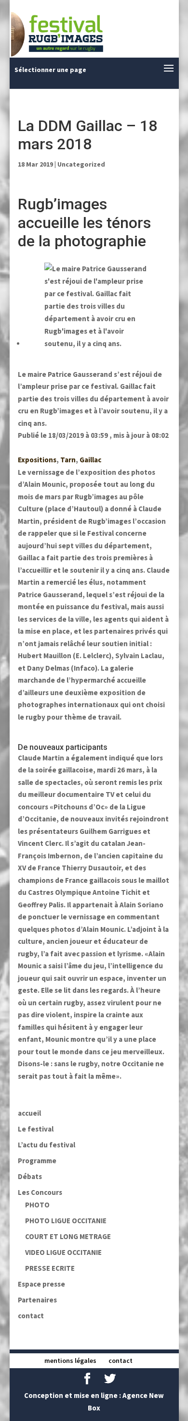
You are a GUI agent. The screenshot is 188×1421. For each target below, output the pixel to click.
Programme (37, 1160)
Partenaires (37, 1299)
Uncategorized (81, 164)
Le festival (36, 1128)
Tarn (68, 459)
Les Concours (40, 1192)
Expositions (37, 459)
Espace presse (41, 1284)
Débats (30, 1176)
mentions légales (70, 1360)
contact (31, 1315)
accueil (29, 1113)
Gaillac (90, 459)
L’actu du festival (46, 1144)
